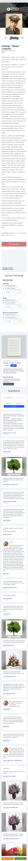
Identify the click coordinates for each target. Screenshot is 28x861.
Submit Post (14, 406)
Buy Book (14, 365)
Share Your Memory (8, 384)
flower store (12, 235)
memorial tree (17, 233)
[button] (14, 466)
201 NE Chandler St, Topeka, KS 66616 (13, 289)
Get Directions (8, 292)
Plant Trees (20, 292)
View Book (6, 365)
